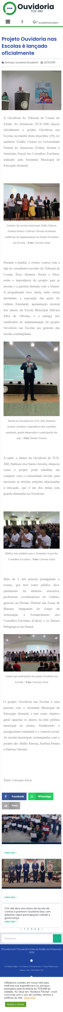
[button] (14, 796)
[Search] (57, 938)
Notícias (9, 62)
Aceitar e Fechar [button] (15, 1004)
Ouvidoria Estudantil (26, 62)
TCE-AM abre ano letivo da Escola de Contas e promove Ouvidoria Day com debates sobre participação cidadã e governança (27, 913)
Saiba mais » (10, 852)
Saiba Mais (30, 997)
